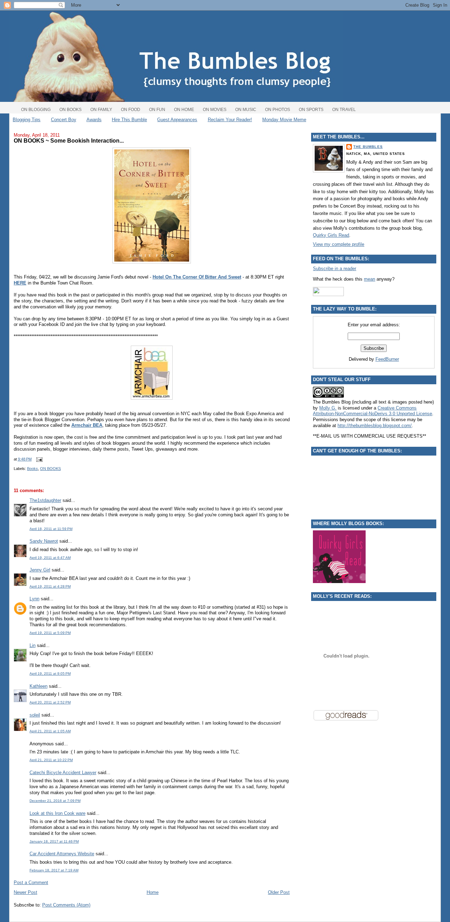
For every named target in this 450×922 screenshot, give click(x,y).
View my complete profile (338, 244)
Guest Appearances (177, 119)
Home (153, 892)
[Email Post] (38, 459)
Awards (94, 119)
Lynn (34, 598)
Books (32, 468)
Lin (33, 645)
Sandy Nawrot (44, 541)
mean (369, 279)
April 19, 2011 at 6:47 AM (50, 558)
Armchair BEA (86, 425)
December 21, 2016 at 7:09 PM (55, 801)
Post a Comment (31, 882)
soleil (35, 715)
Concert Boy (63, 119)
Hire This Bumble (129, 119)
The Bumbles (367, 147)
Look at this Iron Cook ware (57, 813)
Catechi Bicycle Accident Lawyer (63, 772)
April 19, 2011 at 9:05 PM (50, 673)
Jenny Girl (40, 570)
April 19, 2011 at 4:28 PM (50, 586)
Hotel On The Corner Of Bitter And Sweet (197, 277)
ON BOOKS (50, 468)
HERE (20, 283)
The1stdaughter (45, 500)
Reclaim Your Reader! (230, 119)
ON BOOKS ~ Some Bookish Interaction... (69, 140)
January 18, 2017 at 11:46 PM (54, 841)
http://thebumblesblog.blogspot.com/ (375, 425)
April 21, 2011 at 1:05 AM (50, 731)
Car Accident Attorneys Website (62, 853)
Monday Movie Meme (284, 119)
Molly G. (327, 408)
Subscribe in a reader (334, 268)
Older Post (279, 892)
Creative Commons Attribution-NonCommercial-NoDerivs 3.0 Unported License (372, 411)
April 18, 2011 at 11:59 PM (51, 529)
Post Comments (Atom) (66, 905)
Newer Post (25, 892)
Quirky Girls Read (331, 235)
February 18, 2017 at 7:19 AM (54, 870)
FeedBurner (387, 359)
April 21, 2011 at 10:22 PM (51, 760)
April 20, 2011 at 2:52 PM (50, 702)
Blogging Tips (26, 119)
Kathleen (38, 686)
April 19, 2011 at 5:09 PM (50, 633)
